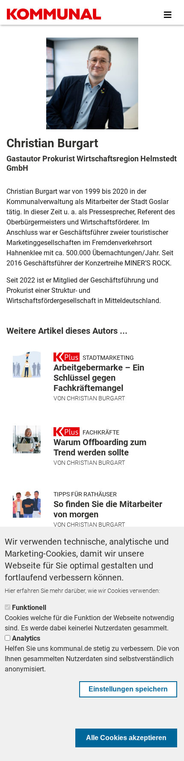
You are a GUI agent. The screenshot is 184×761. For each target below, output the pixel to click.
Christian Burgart (96, 398)
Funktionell (29, 608)
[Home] (54, 15)
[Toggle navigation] (167, 15)
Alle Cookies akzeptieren (126, 737)
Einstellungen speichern (128, 689)
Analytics (26, 638)
